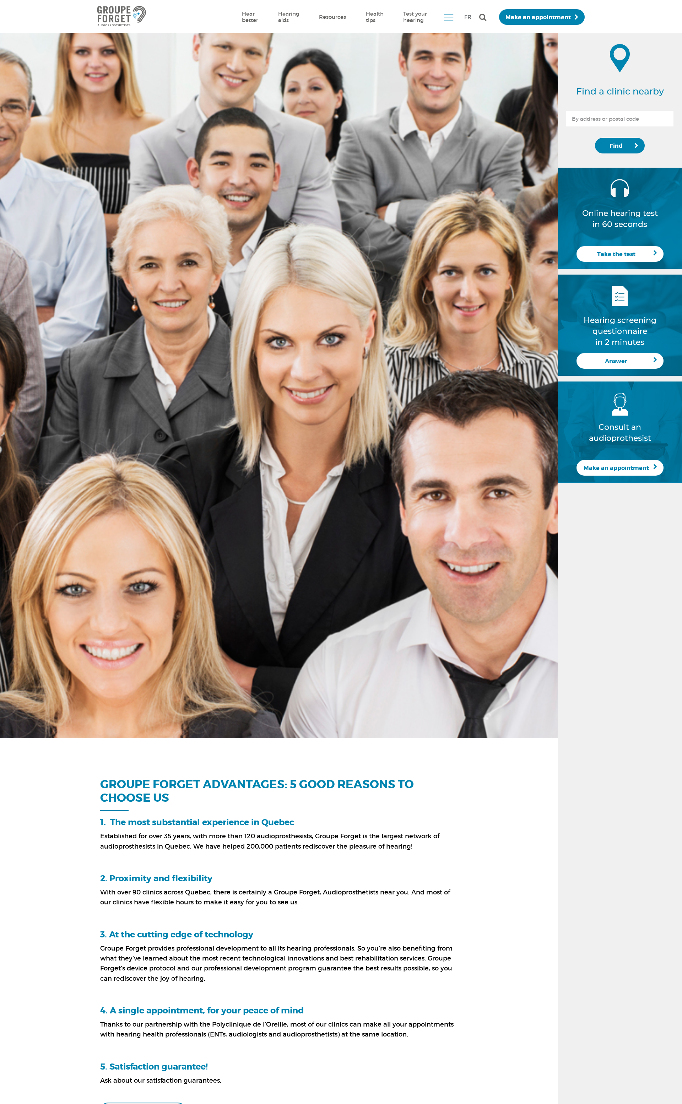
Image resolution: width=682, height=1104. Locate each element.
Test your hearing (415, 16)
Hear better (250, 16)
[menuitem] (250, 17)
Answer (616, 361)
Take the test (616, 254)
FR (467, 16)
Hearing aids (288, 16)
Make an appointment (538, 17)
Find (616, 146)
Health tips (375, 16)
